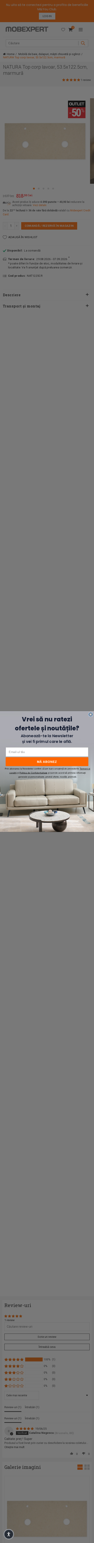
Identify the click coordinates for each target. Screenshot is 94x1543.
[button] (8, 1534)
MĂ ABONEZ (47, 761)
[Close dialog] (90, 714)
